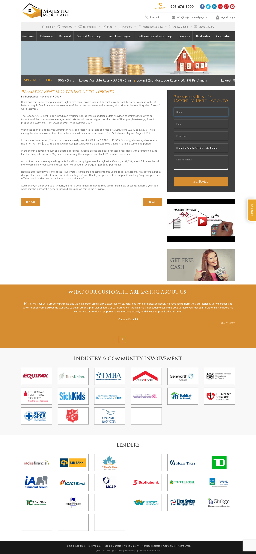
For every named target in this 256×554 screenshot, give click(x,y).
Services (184, 36)
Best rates (203, 36)
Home (49, 26)
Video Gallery (206, 26)
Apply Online (181, 26)
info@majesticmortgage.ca (192, 17)
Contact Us (156, 17)
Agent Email (184, 546)
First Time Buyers (120, 36)
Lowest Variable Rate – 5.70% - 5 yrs (101, 80)
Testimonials (90, 26)
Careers (127, 26)
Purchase (28, 36)
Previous (30, 202)
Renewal (65, 36)
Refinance (46, 36)
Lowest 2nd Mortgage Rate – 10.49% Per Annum (168, 80)
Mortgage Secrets (153, 26)
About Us (67, 26)
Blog (109, 26)
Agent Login (228, 17)
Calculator (223, 36)
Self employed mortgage (155, 36)
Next (152, 202)
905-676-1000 (182, 6)
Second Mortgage (89, 36)
